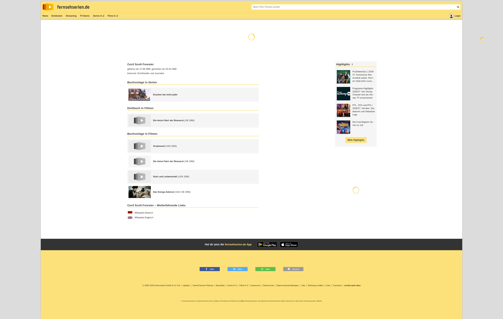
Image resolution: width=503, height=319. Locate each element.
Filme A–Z (113, 16)
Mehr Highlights (356, 140)
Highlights (343, 64)
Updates (186, 285)
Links (328, 285)
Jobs (303, 285)
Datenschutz (268, 285)
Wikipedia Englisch (144, 217)
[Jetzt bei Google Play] (267, 245)
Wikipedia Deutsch (144, 213)
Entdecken (56, 16)
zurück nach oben (352, 285)
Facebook (337, 285)
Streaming (71, 16)
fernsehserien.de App (238, 244)
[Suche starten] (458, 7)
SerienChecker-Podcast (203, 285)
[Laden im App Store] (289, 245)
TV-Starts (85, 16)
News (45, 16)
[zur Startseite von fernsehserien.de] (48, 7)
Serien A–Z (98, 16)
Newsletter (220, 285)
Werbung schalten (315, 285)
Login (458, 16)
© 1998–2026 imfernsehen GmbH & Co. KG (161, 285)
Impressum (256, 285)
